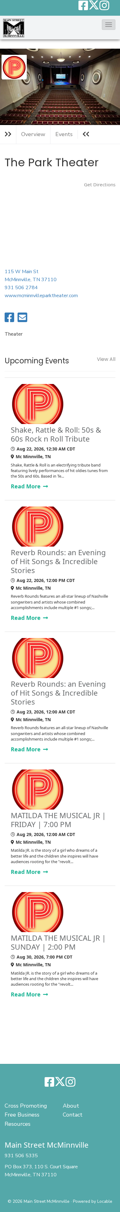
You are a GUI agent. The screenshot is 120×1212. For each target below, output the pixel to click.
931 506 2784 (21, 287)
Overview (33, 134)
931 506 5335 (21, 1155)
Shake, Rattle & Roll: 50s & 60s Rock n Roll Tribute (56, 434)
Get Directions (99, 184)
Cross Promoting (26, 1105)
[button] (108, 24)
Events (64, 134)
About (71, 1105)
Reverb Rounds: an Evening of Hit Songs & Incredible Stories (58, 561)
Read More (26, 486)
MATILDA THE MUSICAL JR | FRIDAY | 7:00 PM (58, 820)
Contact (72, 1114)
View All (106, 359)
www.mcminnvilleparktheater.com (41, 295)
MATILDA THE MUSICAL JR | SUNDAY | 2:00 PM (58, 942)
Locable (104, 1201)
